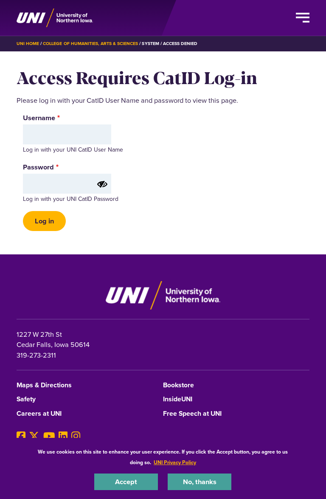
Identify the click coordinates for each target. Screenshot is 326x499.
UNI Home (28, 43)
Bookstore (178, 385)
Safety (26, 399)
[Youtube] (49, 436)
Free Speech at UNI (192, 413)
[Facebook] (21, 436)
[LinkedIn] (63, 436)
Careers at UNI (39, 413)
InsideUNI (177, 399)
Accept (126, 481)
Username (39, 118)
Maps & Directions (44, 385)
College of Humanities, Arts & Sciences (90, 43)
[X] (34, 436)
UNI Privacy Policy (175, 462)
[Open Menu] (302, 18)
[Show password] (102, 184)
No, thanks (199, 481)
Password (38, 167)
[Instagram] (75, 436)
